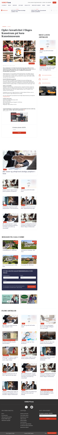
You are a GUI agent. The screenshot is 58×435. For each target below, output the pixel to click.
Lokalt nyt (27, 5)
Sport (43, 5)
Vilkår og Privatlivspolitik (7, 417)
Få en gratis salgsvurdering (25, 423)
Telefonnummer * (6, 275)
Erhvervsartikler (23, 420)
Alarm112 (4, 5)
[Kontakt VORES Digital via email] (31, 407)
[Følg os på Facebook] (26, 407)
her (24, 109)
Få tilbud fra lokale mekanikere (26, 425)
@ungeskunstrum (6, 96)
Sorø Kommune (23, 422)
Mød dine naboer (36, 5)
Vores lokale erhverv (24, 415)
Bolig (9, 5)
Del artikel (31, 63)
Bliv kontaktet (31, 286)
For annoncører (5, 415)
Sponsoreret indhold (24, 427)
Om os (3, 413)
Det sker (21, 5)
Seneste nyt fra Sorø (24, 413)
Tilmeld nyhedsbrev (52, 433)
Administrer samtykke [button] (6, 420)
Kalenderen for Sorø (24, 417)
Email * (21, 275)
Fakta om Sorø (23, 418)
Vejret (48, 5)
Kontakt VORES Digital (6, 418)
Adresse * (5, 280)
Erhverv (15, 5)
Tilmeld (54, 2)
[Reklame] (19, 117)
